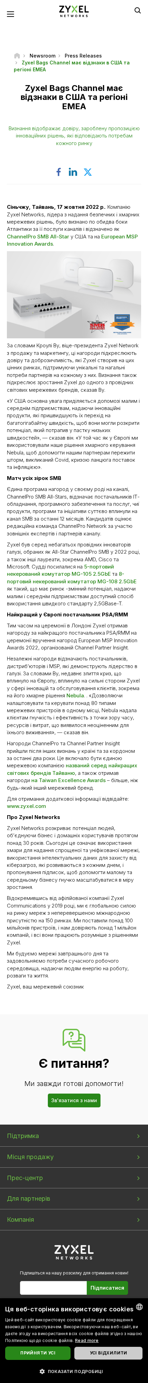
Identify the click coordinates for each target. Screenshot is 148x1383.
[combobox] (139, 1306)
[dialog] (74, 1340)
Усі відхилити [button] (108, 1352)
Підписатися (107, 1287)
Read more (87, 1340)
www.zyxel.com (26, 806)
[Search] (138, 10)
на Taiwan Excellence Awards (68, 780)
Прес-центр (25, 1177)
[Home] (17, 56)
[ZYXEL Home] (74, 11)
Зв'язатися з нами (74, 1100)
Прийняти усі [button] (37, 1352)
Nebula (75, 695)
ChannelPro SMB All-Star (38, 236)
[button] (74, 1371)
